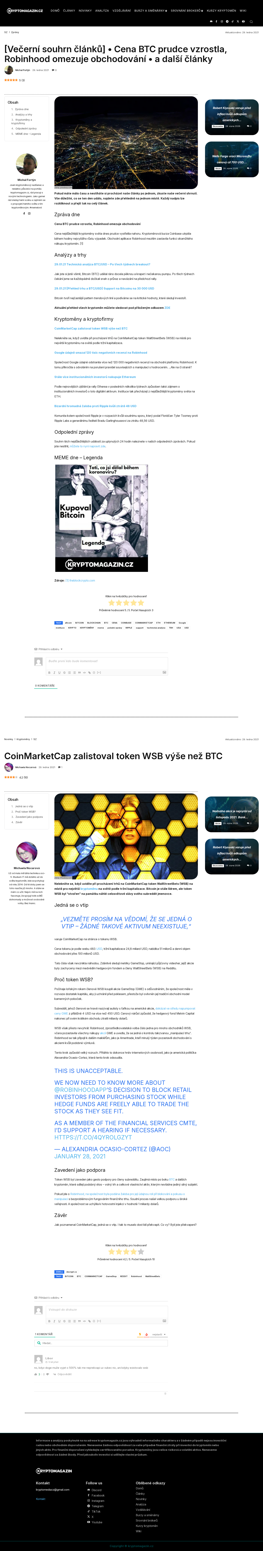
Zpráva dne (22, 109)
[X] (238, 21)
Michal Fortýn (22, 70)
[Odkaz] (89, 673)
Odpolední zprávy (26, 128)
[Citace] (79, 673)
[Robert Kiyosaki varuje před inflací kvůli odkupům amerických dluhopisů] (232, 117)
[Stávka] (64, 673)
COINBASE (126, 623)
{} (94, 672)
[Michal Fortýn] (9, 70)
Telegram (98, 1506)
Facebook (98, 1495)
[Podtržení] (59, 673)
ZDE (167, 308)
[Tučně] (49, 673)
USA (179, 628)
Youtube (97, 1522)
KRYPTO (72, 628)
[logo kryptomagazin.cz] (25, 11)
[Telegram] (227, 21)
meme (101, 628)
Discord (96, 1490)
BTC (106, 623)
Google (182, 623)
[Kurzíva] (54, 673)
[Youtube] (243, 21)
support (139, 628)
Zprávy (15, 32)
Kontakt (40, 1499)
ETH (158, 623)
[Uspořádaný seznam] (69, 673)
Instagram (98, 1500)
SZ (6, 32)
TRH (171, 628)
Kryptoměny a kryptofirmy (21, 121)
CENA (114, 623)
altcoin (68, 623)
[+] (99, 672)
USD (186, 628)
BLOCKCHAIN (94, 623)
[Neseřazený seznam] (74, 673)
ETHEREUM (169, 623)
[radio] (111, 603)
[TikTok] (232, 21)
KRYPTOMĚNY (87, 628)
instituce (60, 628)
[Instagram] (222, 21)
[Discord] (211, 21)
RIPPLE (129, 628)
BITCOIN (79, 623)
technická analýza (156, 628)
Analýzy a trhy (23, 114)
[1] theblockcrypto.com (80, 580)
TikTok (96, 1511)
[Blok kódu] (84, 673)
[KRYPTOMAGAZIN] (54, 1471)
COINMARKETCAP (144, 623)
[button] (251, 21)
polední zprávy (115, 628)
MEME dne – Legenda (28, 133)
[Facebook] (216, 21)
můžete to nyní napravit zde (87, 446)
